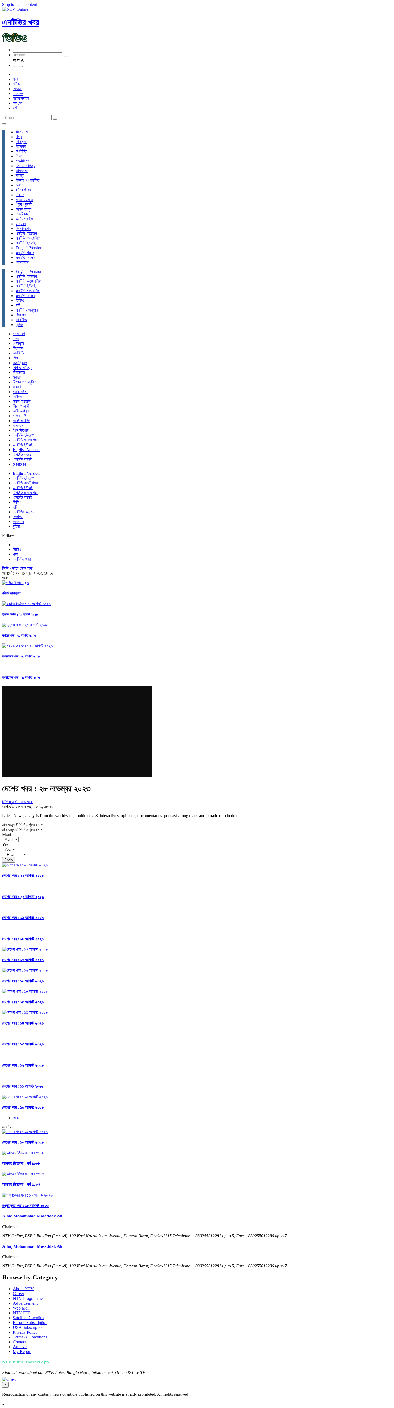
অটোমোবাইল (24, 219)
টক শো (17, 103)
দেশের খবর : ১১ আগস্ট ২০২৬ (22, 1086)
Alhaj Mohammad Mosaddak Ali (32, 1216)
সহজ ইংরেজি (24, 199)
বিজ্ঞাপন (21, 315)
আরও (16, 1118)
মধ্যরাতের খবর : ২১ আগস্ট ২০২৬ (21, 656)
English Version (29, 248)
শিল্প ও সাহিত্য (25, 165)
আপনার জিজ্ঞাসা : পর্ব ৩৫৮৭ (21, 1184)
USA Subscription (28, 1327)
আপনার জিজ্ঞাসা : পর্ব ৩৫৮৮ (21, 1163)
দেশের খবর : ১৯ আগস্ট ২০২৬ (23, 917)
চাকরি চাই (22, 214)
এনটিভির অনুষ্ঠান (27, 310)
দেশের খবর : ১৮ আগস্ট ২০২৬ (23, 939)
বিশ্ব (19, 136)
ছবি (18, 305)
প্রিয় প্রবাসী (24, 204)
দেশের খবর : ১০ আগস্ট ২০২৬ (23, 1107)
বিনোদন (18, 93)
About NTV (23, 1288)
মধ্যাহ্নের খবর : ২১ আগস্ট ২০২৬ (21, 677)
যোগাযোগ (22, 262)
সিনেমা (17, 88)
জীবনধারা (22, 170)
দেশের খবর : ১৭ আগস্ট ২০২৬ (23, 959)
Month (7, 834)
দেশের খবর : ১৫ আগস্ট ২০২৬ (23, 1002)
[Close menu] (4, 124)
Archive (20, 1346)
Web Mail (21, 1308)
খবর (15, 79)
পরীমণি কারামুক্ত (11, 593)
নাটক (16, 84)
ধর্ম (15, 108)
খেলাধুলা (21, 141)
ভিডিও (20, 300)
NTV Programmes (28, 1298)
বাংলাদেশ (22, 132)
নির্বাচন (20, 194)
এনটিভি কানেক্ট (25, 257)
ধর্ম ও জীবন (23, 190)
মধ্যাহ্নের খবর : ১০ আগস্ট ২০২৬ (25, 1205)
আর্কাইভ (21, 319)
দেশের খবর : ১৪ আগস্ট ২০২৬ (23, 1023)
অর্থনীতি (21, 151)
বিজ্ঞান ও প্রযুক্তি (27, 180)
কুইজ (19, 324)
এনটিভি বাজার (25, 252)
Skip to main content (19, 4)
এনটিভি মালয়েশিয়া (28, 238)
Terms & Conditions (30, 1337)
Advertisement (25, 1303)
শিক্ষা (19, 156)
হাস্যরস (21, 223)
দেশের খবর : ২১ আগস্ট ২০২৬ (23, 875)
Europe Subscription (30, 1322)
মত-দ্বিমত (23, 161)
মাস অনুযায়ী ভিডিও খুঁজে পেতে (22, 824)
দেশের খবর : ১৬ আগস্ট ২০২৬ (23, 981)
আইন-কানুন (23, 209)
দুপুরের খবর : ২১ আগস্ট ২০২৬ (19, 635)
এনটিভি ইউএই (26, 243)
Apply (8, 860)
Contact (19, 1342)
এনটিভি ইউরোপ (26, 233)
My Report (22, 1351)
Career (18, 1293)
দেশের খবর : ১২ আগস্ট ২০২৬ (23, 1065)
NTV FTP (22, 1313)
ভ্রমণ (19, 185)
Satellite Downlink (28, 1317)
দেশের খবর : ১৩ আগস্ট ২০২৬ (23, 1044)
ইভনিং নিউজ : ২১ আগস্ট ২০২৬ (20, 614)
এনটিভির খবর (20, 22)
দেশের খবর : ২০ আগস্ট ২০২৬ (23, 896)
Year (6, 844)
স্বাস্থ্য (20, 175)
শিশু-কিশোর (23, 228)
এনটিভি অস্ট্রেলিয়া (28, 281)
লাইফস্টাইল (21, 98)
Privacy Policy (25, 1332)
